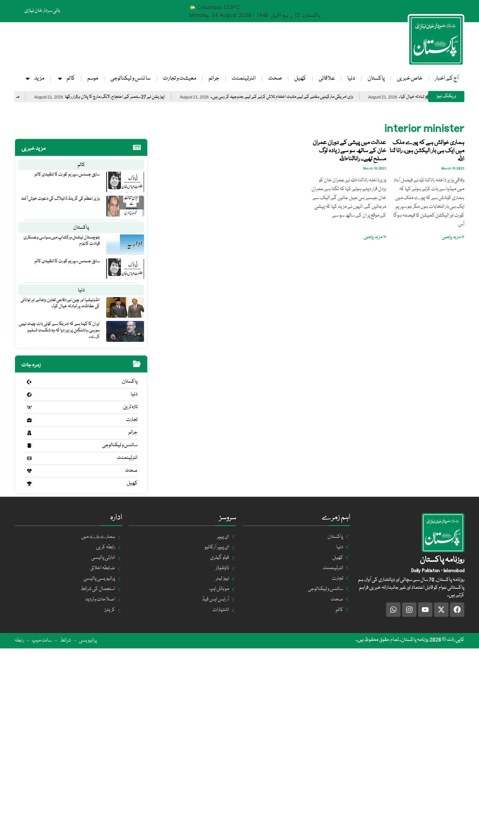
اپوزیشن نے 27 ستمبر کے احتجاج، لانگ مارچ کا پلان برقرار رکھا (132, 97)
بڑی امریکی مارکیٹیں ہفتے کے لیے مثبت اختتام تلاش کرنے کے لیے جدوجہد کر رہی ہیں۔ (299, 97)
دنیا (351, 78)
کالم (70, 78)
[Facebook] (457, 609)
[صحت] (29, 471)
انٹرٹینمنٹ (244, 78)
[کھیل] (29, 483)
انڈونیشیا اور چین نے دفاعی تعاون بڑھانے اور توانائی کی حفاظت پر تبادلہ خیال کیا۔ (60, 303)
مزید (39, 78)
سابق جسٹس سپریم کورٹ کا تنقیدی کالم (67, 174)
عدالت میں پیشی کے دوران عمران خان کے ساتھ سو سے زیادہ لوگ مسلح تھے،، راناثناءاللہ (349, 150)
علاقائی (327, 78)
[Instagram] (409, 609)
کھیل (300, 78)
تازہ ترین (130, 407)
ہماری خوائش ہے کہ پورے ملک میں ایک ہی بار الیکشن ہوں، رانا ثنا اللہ (427, 150)
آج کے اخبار (446, 78)
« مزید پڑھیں (453, 237)
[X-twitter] (441, 609)
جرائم (214, 78)
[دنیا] (29, 394)
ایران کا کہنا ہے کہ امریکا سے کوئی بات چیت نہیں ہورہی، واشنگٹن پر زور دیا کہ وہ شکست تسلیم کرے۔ (59, 330)
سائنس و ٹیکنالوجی (120, 445)
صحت (275, 78)
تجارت (132, 420)
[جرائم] (29, 432)
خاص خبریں (410, 78)
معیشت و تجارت (179, 78)
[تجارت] (29, 420)
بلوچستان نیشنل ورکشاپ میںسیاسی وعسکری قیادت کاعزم (61, 240)
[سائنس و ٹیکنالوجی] (29, 445)
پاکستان (376, 78)
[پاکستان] (29, 381)
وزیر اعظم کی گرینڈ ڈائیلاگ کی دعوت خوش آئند (60, 198)
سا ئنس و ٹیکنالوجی (130, 78)
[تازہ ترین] (29, 407)
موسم (92, 78)
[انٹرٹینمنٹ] (29, 458)
